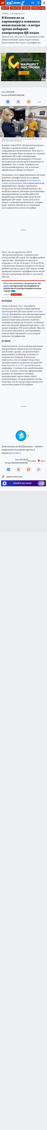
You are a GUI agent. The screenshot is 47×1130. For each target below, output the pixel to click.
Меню (3, 3)
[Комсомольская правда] (13, 3)
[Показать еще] (39, 101)
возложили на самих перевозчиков (21, 182)
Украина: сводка (38, 8)
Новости (5, 8)
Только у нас (15, 8)
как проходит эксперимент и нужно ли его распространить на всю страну (22, 287)
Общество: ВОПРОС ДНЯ (14, 477)
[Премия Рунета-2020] (22, 3)
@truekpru (15, 453)
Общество (5, 13)
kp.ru (43, 461)
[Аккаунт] (44, 3)
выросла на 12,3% (15, 365)
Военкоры (26, 8)
